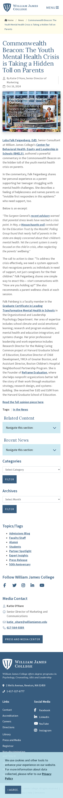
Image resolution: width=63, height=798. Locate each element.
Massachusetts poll (33, 225)
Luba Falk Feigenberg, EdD (20, 140)
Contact (7, 709)
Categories (12, 461)
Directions (8, 727)
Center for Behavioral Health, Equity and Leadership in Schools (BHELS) (30, 149)
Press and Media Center (22, 639)
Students (15, 547)
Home (10, 20)
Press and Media (12, 740)
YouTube (44, 723)
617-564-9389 (16, 627)
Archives (10, 491)
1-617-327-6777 (15, 691)
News (21, 20)
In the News (20, 409)
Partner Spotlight (20, 551)
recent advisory (40, 216)
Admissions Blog (19, 533)
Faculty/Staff (17, 538)
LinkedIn (44, 717)
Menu (51, 7)
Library (7, 734)
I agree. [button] (13, 789)
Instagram (45, 730)
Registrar (8, 746)
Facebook (44, 710)
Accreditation (10, 715)
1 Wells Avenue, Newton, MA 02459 (25, 685)
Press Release (18, 560)
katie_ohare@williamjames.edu (27, 622)
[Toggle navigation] (54, 427)
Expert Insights (18, 555)
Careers (7, 721)
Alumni (13, 542)
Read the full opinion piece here (23, 402)
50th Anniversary (20, 564)
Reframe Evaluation (34, 372)
